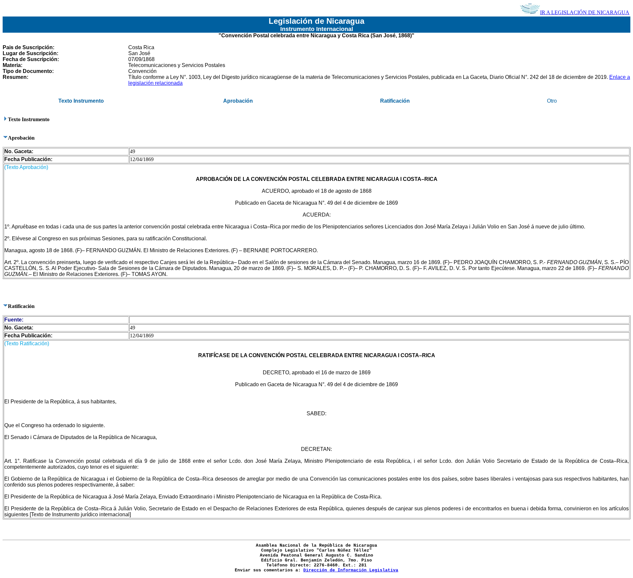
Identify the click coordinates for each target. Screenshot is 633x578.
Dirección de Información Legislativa (350, 570)
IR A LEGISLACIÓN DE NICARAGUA (584, 12)
